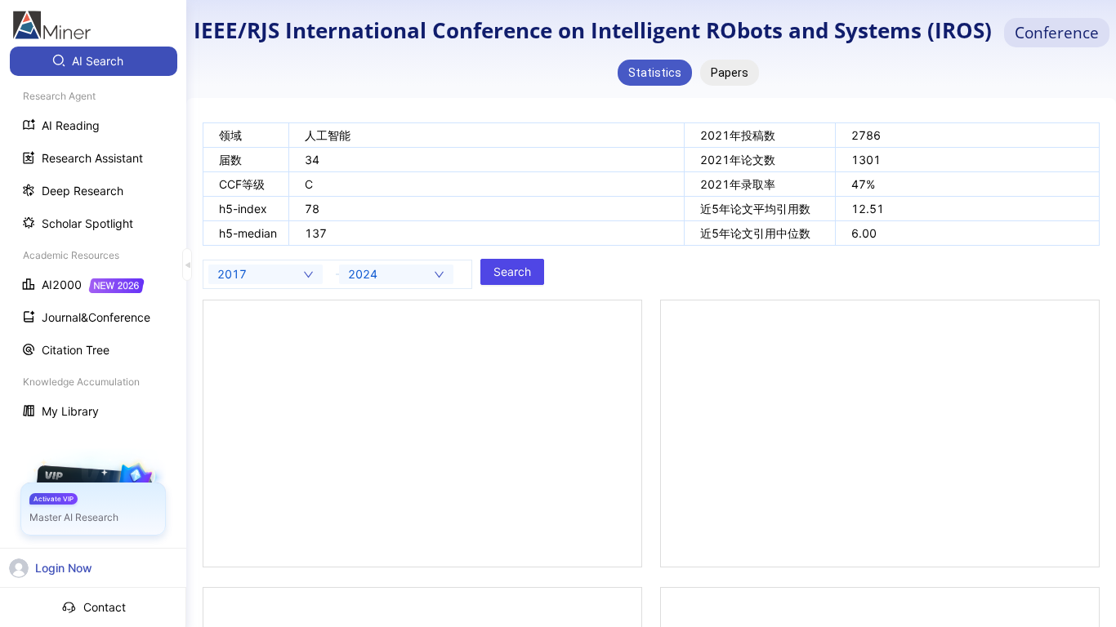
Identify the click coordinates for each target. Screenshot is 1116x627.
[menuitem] (93, 61)
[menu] (93, 238)
